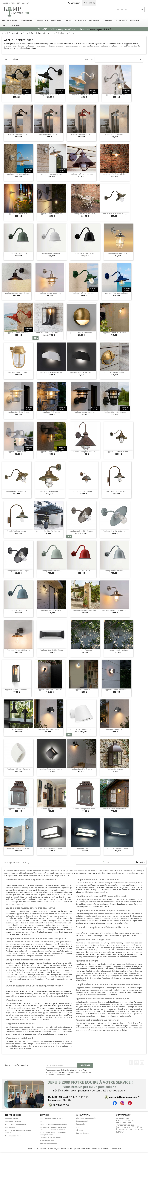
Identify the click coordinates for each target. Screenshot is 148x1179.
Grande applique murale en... (18, 531)
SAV (41, 1121)
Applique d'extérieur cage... (118, 452)
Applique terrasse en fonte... (51, 848)
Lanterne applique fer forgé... (51, 809)
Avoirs (78, 1127)
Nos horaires (10, 1127)
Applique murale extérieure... (51, 214)
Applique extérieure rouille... (81, 174)
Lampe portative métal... (118, 650)
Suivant (141, 862)
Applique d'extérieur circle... (114, 174)
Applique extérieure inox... (51, 174)
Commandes (80, 1124)
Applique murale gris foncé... (16, 690)
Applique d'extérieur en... (18, 214)
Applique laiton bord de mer (18, 848)
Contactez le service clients (50, 1138)
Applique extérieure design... (18, 769)
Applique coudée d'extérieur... (17, 293)
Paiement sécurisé (47, 1141)
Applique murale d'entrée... (50, 293)
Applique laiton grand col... (17, 491)
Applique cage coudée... (50, 491)
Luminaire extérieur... (85, 650)
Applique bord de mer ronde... (81, 333)
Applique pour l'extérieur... (81, 769)
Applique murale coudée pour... (114, 610)
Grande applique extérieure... (85, 452)
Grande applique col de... (18, 134)
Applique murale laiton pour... (115, 214)
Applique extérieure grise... (18, 412)
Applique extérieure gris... (18, 452)
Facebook (131, 1062)
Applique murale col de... (18, 253)
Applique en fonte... (85, 848)
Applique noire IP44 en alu (48, 729)
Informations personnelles (86, 1118)
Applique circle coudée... (83, 491)
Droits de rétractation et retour (52, 1118)
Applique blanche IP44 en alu (81, 729)
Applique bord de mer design (51, 650)
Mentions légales (11, 1118)
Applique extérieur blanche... (51, 372)
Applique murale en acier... (118, 253)
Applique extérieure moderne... (52, 769)
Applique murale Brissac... (18, 809)
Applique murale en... (114, 729)
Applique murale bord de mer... (85, 610)
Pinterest (136, 1062)
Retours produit (82, 1121)
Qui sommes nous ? (12, 1136)
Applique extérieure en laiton (114, 333)
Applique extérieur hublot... (115, 372)
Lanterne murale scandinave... (48, 333)
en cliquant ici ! (100, 29)
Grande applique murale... (116, 491)
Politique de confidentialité (15, 1124)
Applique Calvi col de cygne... (48, 531)
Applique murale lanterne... (85, 412)
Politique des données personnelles (53, 1124)
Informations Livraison (48, 1144)
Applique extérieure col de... (16, 95)
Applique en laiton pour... (18, 372)
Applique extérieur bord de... (116, 690)
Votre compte (83, 1115)
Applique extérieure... (51, 412)
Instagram (142, 1062)
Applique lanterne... (115, 769)
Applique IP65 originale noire (50, 690)
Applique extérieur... (83, 690)
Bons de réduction (83, 1133)
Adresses (79, 1130)
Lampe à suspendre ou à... (18, 729)
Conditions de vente (13, 1121)
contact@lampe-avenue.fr (129, 1130)
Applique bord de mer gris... (81, 372)
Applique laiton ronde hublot (114, 809)
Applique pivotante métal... (51, 610)
